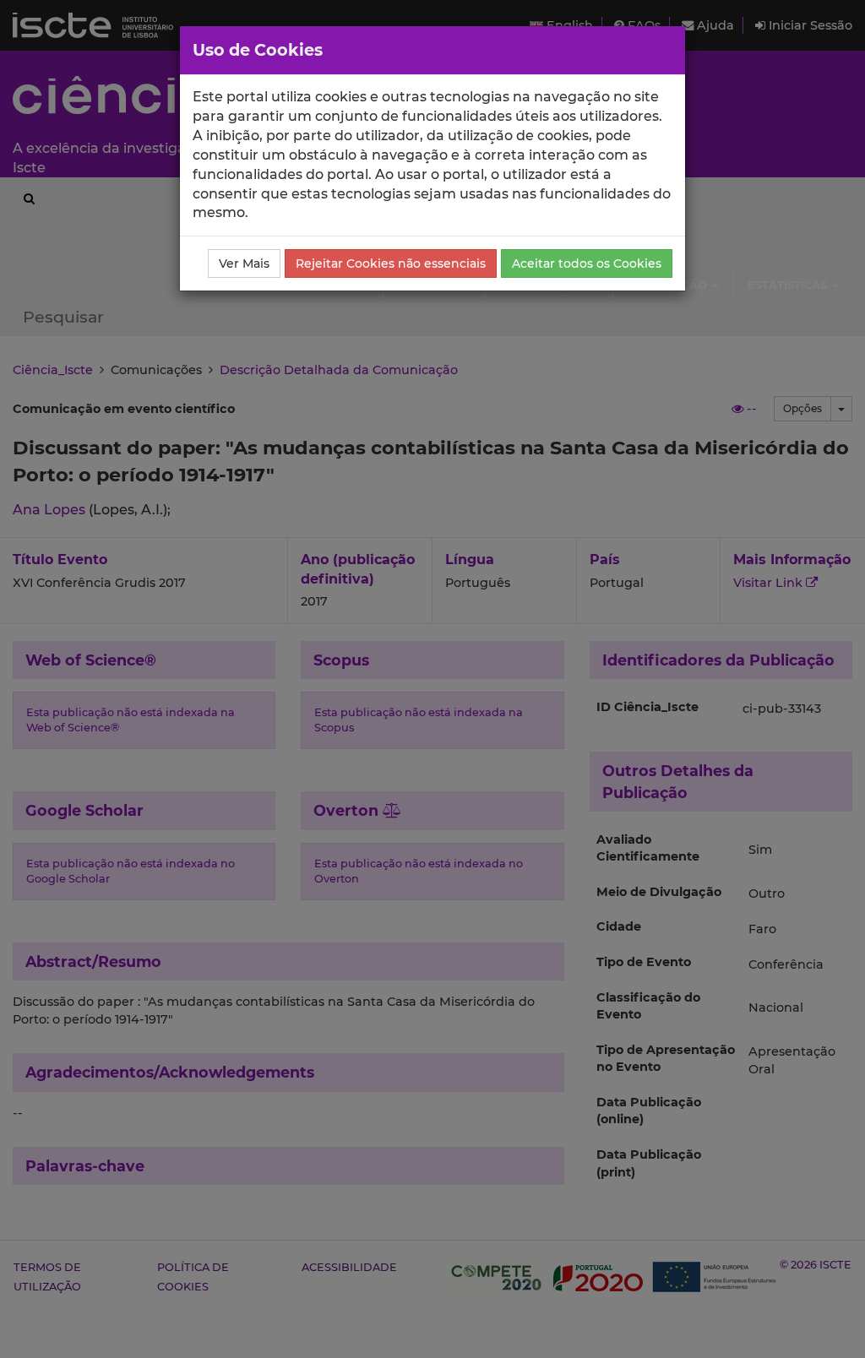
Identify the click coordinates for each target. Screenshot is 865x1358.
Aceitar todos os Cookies (586, 263)
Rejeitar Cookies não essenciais (391, 263)
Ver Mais (244, 263)
